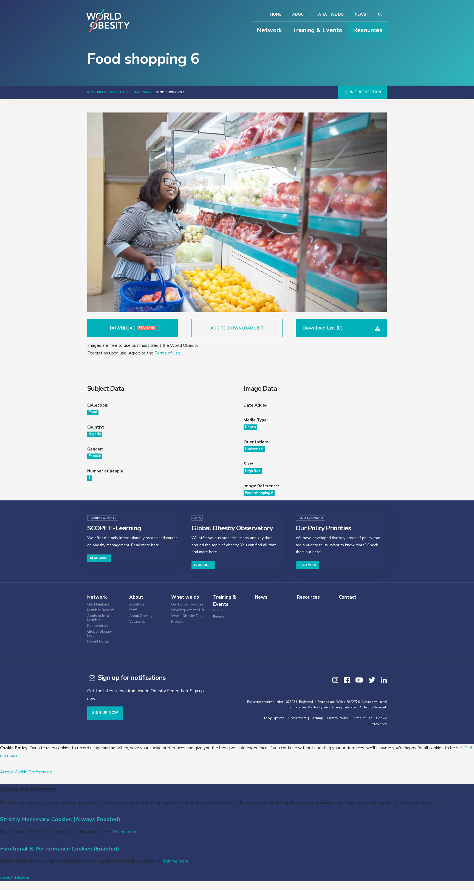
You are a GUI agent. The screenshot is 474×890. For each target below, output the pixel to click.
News (360, 14)
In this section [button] (365, 92)
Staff (133, 610)
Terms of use (362, 718)
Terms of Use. (167, 353)
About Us (136, 604)
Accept (7, 772)
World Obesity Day (186, 616)
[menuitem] (106, 604)
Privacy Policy (337, 718)
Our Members (98, 604)
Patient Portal (98, 642)
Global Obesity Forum (99, 634)
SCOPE (219, 611)
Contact (347, 597)
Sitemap (317, 718)
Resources (367, 30)
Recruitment (297, 718)
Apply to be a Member (98, 618)
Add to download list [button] (237, 328)
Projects (177, 622)
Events (218, 617)
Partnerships (97, 626)
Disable (22, 877)
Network (269, 30)
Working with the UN (187, 610)
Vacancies (137, 622)
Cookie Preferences (33, 772)
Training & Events (317, 30)
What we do (330, 14)
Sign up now (105, 712)
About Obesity (141, 616)
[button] (341, 328)
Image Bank (119, 92)
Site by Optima (272, 718)
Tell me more (125, 832)
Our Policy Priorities (187, 604)
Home (275, 14)
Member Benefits (101, 610)
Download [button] (132, 328)
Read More (99, 558)
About (299, 14)
